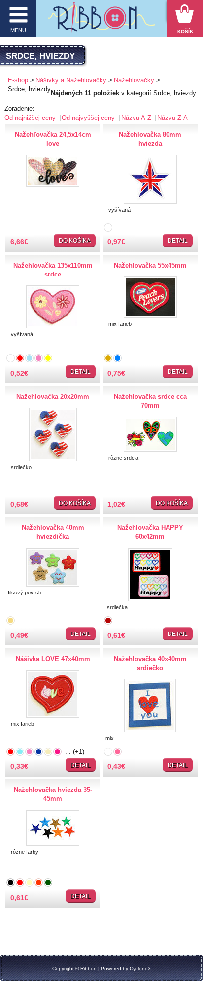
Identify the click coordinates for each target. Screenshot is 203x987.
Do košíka (75, 240)
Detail (178, 240)
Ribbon (88, 968)
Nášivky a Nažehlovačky (70, 80)
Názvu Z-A (172, 117)
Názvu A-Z (137, 117)
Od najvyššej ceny (89, 117)
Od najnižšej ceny (31, 117)
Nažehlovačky (134, 80)
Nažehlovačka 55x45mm (150, 265)
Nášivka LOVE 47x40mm (53, 659)
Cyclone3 (140, 968)
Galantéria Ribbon (102, 20)
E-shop (18, 80)
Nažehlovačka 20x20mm (52, 396)
